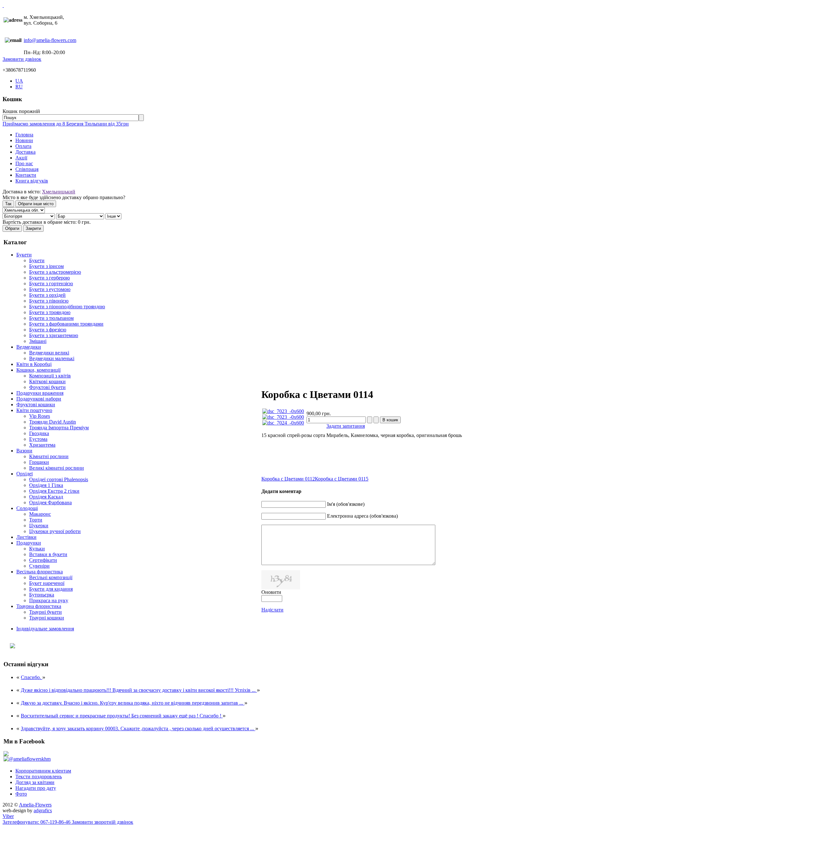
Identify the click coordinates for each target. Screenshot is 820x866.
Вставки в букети (48, 554)
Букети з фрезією (47, 329)
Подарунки (28, 543)
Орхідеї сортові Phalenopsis (58, 479)
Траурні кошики (46, 617)
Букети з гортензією (51, 283)
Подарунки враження (39, 393)
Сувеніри (39, 566)
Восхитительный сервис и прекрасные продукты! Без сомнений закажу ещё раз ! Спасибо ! (122, 715)
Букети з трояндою (49, 312)
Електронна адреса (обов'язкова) (362, 516)
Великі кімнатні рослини (56, 468)
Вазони (24, 450)
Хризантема (42, 445)
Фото (21, 794)
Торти (35, 519)
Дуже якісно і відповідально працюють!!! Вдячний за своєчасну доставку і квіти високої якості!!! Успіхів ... (139, 690)
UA (19, 81)
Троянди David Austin (52, 422)
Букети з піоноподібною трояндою (67, 306)
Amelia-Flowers (35, 804)
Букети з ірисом (46, 266)
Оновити (271, 592)
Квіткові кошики (47, 381)
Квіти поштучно (34, 410)
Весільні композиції (50, 577)
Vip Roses (39, 416)
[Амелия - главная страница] (3, 5)
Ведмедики (28, 347)
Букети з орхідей (47, 295)
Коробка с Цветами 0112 (288, 479)
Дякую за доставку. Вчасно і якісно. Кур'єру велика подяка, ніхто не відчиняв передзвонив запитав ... (132, 703)
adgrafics (43, 810)
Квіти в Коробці (34, 364)
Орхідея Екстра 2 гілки (54, 491)
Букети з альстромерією (55, 272)
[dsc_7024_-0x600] (283, 422)
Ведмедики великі (49, 352)
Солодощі (27, 508)
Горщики (39, 462)
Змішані (37, 341)
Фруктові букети (47, 387)
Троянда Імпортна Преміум (59, 427)
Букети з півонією (49, 301)
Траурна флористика (38, 606)
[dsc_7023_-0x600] (283, 411)
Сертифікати (43, 560)
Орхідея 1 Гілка (46, 485)
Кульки (37, 548)
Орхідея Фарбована (50, 502)
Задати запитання (345, 426)
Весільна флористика (39, 571)
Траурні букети (45, 612)
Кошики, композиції (38, 370)
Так (8, 203)
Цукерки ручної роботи (55, 531)
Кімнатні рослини (49, 456)
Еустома (38, 439)
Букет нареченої (46, 583)
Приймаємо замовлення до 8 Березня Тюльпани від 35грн (66, 123)
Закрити (33, 228)
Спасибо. (31, 677)
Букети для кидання (51, 589)
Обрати (12, 228)
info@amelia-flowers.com (50, 40)
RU (19, 86)
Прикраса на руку (48, 600)
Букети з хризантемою (53, 335)
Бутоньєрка (41, 594)
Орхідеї (24, 473)
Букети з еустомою (49, 289)
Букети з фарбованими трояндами (66, 324)
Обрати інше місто (35, 203)
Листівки (26, 537)
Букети (24, 254)
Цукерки (38, 525)
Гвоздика (39, 433)
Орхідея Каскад (46, 496)
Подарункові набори (38, 398)
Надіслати (272, 609)
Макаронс (40, 514)
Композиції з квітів (50, 375)
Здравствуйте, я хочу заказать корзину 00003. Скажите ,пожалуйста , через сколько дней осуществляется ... (138, 728)
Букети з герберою (49, 277)
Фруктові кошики (35, 404)
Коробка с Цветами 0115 (341, 479)
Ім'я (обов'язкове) (346, 504)
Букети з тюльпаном (51, 318)
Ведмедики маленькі (51, 358)
